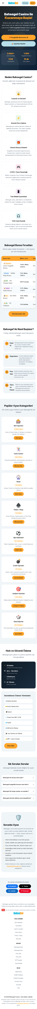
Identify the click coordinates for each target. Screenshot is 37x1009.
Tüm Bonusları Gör (18, 314)
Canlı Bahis (18, 925)
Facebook (13, 886)
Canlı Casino (18, 932)
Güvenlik (18, 984)
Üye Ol (32, 3)
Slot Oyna (19, 438)
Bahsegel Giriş (18, 950)
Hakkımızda (18, 971)
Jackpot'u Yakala (18, 606)
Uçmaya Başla (18, 578)
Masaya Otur (18, 466)
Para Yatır (10, 746)
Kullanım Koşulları (18, 978)
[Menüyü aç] (3, 3)
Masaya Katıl (19, 522)
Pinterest (26, 891)
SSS (18, 988)
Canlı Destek (18, 963)
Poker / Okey (18, 935)
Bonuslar (18, 938)
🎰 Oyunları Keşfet (18, 44)
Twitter (26, 886)
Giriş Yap (25, 3)
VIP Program (18, 960)
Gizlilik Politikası (18, 975)
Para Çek (18, 957)
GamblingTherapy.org (14, 866)
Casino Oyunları (18, 929)
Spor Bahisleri (18, 922)
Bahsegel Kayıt (18, 947)
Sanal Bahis (18, 634)
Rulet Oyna (18, 494)
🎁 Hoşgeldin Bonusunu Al (18, 37)
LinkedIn (12, 891)
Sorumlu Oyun (18, 981)
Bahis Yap (18, 550)
